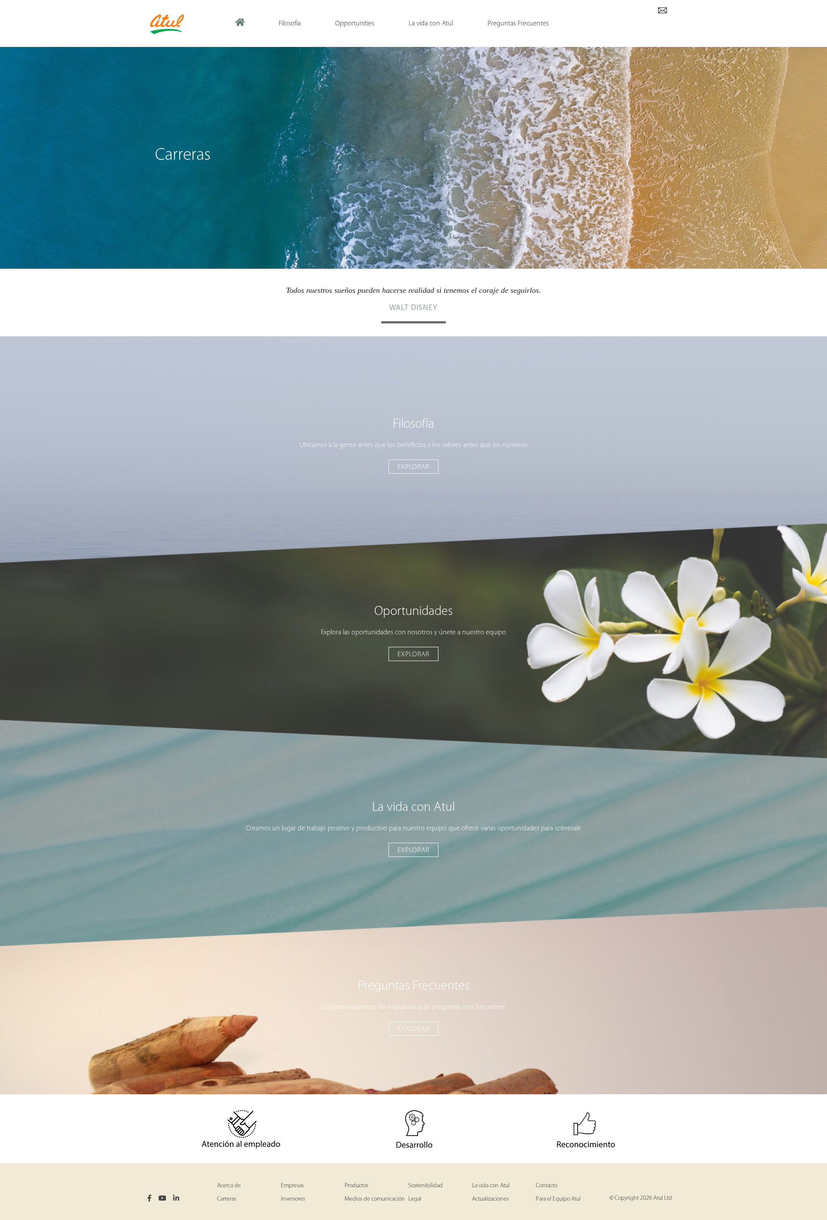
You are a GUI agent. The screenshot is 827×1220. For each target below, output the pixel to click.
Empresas (292, 1186)
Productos (356, 1186)
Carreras (226, 1199)
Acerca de (229, 1186)
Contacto (546, 1186)
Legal (414, 1199)
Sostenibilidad (425, 1186)
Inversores (293, 1199)
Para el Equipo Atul (558, 1199)
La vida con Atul (491, 1186)
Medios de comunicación (375, 1199)
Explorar (413, 467)
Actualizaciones (490, 1199)
